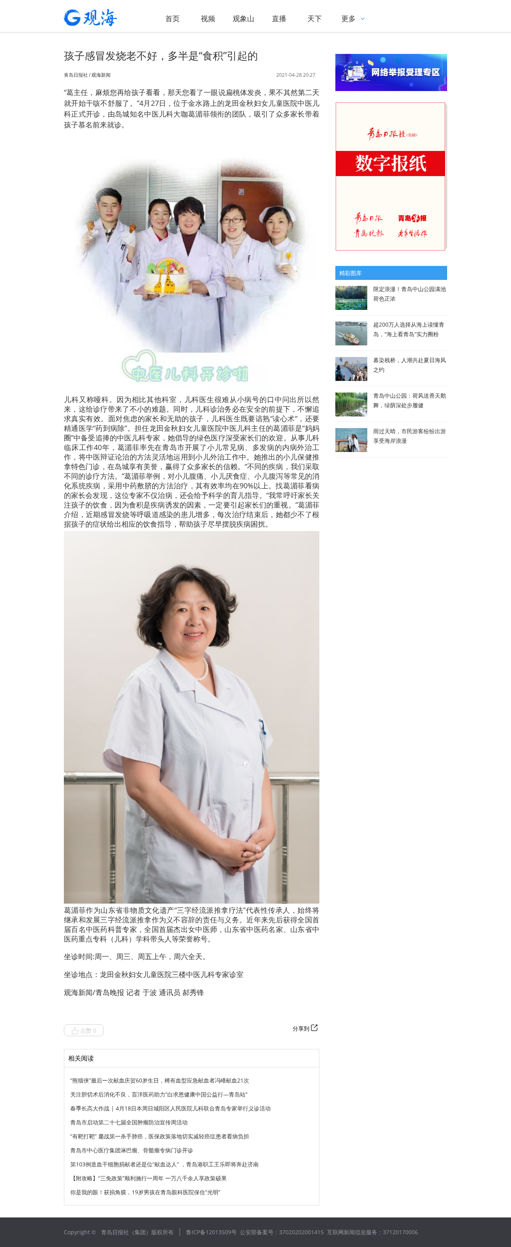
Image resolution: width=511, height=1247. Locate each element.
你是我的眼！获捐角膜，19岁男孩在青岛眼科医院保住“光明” (145, 1192)
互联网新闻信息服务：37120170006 (372, 1232)
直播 (279, 18)
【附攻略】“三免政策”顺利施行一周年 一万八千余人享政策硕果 (148, 1178)
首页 (172, 18)
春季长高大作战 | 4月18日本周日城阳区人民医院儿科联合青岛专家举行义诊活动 (170, 1108)
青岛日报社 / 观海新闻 (87, 75)
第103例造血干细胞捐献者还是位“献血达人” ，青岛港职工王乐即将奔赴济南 (164, 1164)
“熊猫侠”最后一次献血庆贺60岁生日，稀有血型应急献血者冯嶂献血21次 (159, 1080)
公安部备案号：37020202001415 (282, 1232)
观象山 (243, 18)
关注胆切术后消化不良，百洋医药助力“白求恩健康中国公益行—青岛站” (159, 1094)
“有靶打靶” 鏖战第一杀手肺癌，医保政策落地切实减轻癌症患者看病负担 (159, 1136)
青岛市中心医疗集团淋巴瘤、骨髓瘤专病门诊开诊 (131, 1150)
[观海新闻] (102, 17)
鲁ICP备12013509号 (211, 1232)
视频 (208, 18)
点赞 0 (88, 1030)
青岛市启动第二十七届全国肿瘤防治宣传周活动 (129, 1122)
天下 (314, 18)
